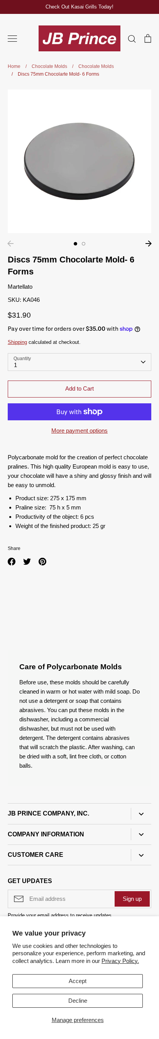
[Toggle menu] (12, 38)
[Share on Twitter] (27, 561)
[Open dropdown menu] (141, 814)
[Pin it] (42, 561)
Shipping (17, 342)
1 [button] (75, 243)
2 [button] (83, 243)
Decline (77, 1000)
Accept (77, 981)
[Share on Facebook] (11, 561)
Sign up (132, 898)
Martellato (20, 286)
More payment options (79, 430)
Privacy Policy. (120, 961)
